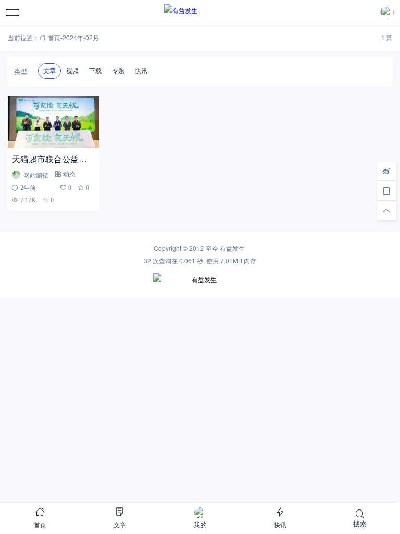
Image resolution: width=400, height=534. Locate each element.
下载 (95, 71)
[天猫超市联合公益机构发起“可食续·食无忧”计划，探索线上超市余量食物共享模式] (53, 122)
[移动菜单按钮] (13, 12)
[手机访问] (386, 190)
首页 (54, 37)
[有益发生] (199, 12)
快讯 (141, 71)
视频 (72, 71)
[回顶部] (386, 210)
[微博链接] (386, 171)
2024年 (73, 37)
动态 (69, 174)
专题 (118, 71)
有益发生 (232, 248)
